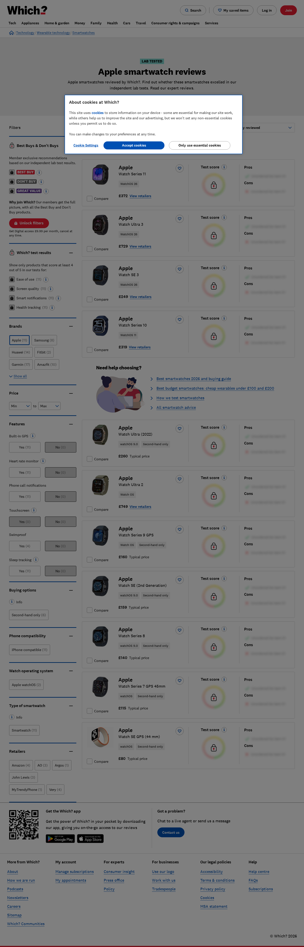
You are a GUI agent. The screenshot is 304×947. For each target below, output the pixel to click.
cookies (98, 112)
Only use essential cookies (199, 145)
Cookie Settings (85, 145)
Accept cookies (134, 145)
